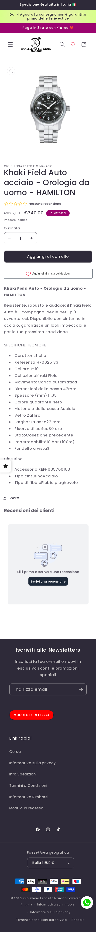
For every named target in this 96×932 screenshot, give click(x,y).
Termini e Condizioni (28, 785)
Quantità (12, 228)
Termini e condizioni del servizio (41, 920)
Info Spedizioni (23, 774)
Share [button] (14, 498)
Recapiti (78, 920)
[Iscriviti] (80, 690)
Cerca (15, 751)
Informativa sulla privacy (32, 763)
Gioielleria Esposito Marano (45, 898)
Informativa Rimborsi (28, 797)
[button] (10, 44)
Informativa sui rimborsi (56, 904)
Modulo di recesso (26, 808)
